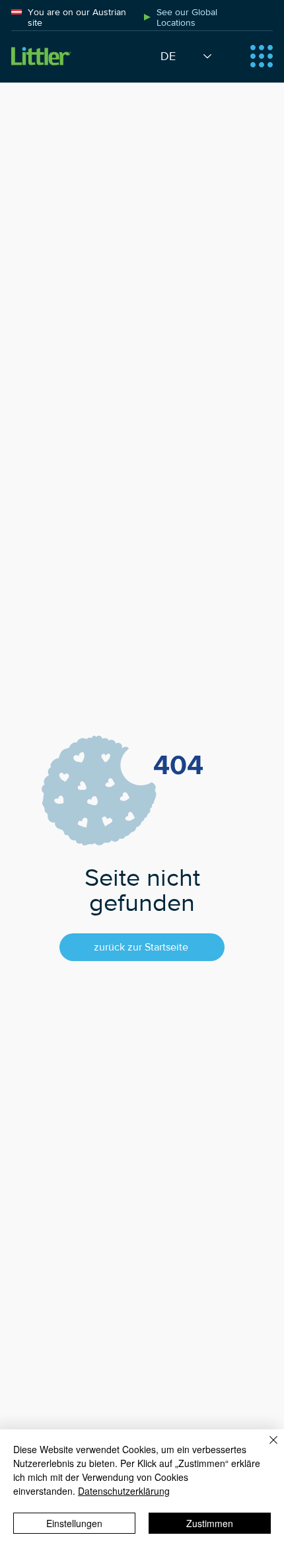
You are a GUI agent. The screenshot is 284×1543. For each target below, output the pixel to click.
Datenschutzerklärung (124, 1490)
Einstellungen (74, 1523)
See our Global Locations (187, 17)
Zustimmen (209, 1523)
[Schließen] (265, 1448)
